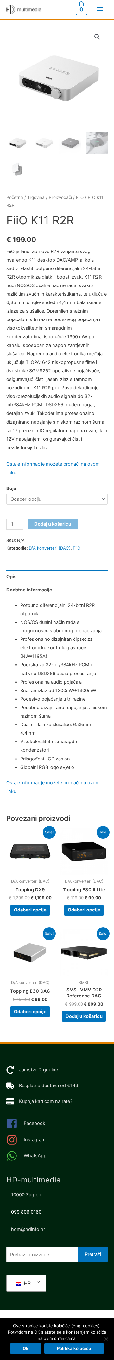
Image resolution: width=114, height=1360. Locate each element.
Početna (14, 197)
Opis (11, 576)
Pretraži (93, 1254)
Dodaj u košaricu (52, 524)
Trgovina (36, 197)
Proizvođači (60, 197)
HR (26, 1283)
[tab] (57, 577)
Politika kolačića (74, 1348)
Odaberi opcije (30, 910)
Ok (25, 1348)
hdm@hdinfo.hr (28, 1229)
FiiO (80, 197)
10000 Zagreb (26, 1195)
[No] (106, 1339)
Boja (11, 488)
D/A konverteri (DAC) (50, 547)
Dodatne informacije (29, 590)
